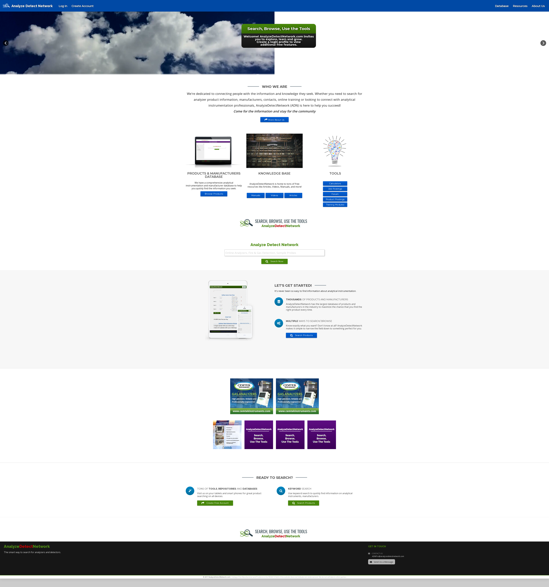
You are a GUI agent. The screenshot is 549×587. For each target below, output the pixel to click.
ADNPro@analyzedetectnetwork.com (388, 556)
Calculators (335, 183)
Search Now (276, 261)
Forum (335, 194)
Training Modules (335, 204)
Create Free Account (217, 503)
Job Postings (335, 189)
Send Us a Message (383, 561)
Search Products (304, 335)
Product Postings (335, 199)
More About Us (276, 120)
